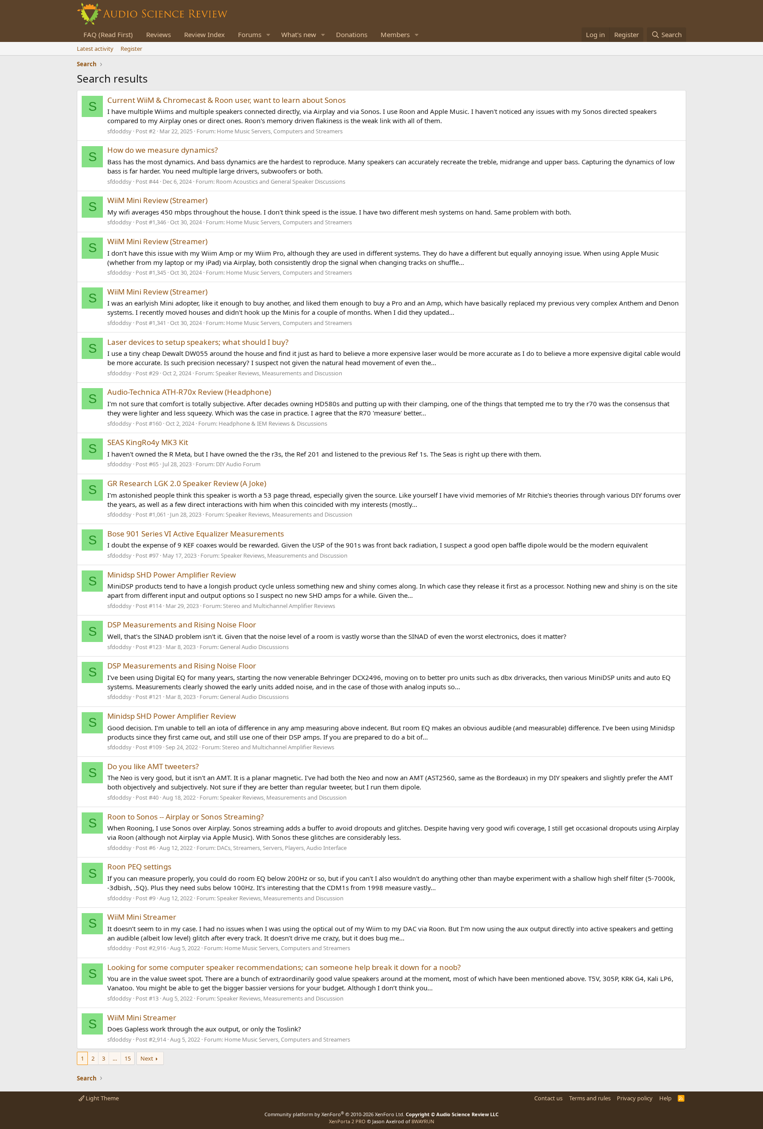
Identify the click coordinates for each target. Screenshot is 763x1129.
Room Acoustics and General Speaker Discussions (280, 181)
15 (128, 1058)
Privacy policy (635, 1098)
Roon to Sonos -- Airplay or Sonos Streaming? (185, 817)
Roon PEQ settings (139, 866)
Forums (249, 34)
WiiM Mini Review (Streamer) (157, 200)
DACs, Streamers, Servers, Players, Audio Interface (282, 848)
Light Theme (101, 1098)
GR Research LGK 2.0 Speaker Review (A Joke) (186, 483)
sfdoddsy (119, 131)
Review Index (204, 34)
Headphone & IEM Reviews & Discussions (273, 423)
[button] (268, 34)
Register (131, 49)
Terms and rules (590, 1098)
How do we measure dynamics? (162, 150)
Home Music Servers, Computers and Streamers (280, 131)
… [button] (115, 1058)
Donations (351, 34)
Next (146, 1058)
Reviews (158, 34)
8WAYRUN (423, 1121)
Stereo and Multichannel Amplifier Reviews (279, 606)
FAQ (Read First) (108, 34)
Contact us (548, 1098)
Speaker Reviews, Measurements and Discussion (278, 373)
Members (395, 34)
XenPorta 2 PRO (347, 1121)
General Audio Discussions (254, 647)
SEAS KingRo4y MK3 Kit (147, 442)
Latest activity (95, 49)
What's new (298, 34)
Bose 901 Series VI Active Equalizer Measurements (195, 534)
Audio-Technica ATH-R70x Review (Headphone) (189, 392)
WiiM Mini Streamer (141, 917)
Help (665, 1098)
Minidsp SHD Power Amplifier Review (171, 575)
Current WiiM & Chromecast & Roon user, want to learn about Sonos (226, 100)
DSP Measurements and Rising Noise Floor (181, 624)
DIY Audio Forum (238, 464)
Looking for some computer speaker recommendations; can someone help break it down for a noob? (284, 967)
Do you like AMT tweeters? (153, 766)
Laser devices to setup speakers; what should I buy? (197, 342)
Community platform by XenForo (334, 1114)
